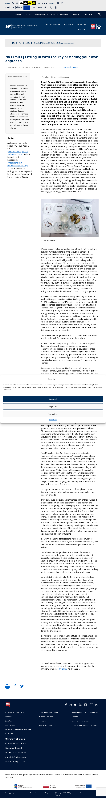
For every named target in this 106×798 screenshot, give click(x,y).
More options (53, 414)
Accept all (53, 398)
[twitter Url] (75, 705)
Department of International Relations (86, 712)
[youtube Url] (80, 705)
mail (34, 7)
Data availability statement (15, 712)
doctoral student (40, 14)
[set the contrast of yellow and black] (34, 3)
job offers (9, 721)
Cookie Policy (53, 420)
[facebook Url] (66, 705)
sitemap (8, 717)
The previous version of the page (40, 793)
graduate (52, 14)
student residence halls (47, 725)
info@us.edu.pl (19, 757)
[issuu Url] (85, 705)
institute (87, 14)
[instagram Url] (70, 705)
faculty (75, 14)
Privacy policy (9, 793)
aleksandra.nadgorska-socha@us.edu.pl (17, 153)
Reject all (53, 406)
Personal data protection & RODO (84, 725)
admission (18, 14)
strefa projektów (13, 7)
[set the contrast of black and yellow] (30, 3)
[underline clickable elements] (62, 3)
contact (42, 7)
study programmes (46, 717)
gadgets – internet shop (81, 721)
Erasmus (75, 717)
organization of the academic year (18, 729)
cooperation (81, 24)
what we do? (10, 725)
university (81, 29)
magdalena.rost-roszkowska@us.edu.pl (17, 164)
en (56, 7)
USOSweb (9, 734)
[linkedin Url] (96, 705)
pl (51, 7)
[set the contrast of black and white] (21, 3)
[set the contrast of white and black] (25, 3)
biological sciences (70, 67)
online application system (48, 712)
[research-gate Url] (91, 705)
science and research (51, 24)
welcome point (64, 14)
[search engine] (99, 14)
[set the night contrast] (17, 3)
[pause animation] (58, 3)
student (28, 14)
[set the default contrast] (13, 3)
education (67, 24)
